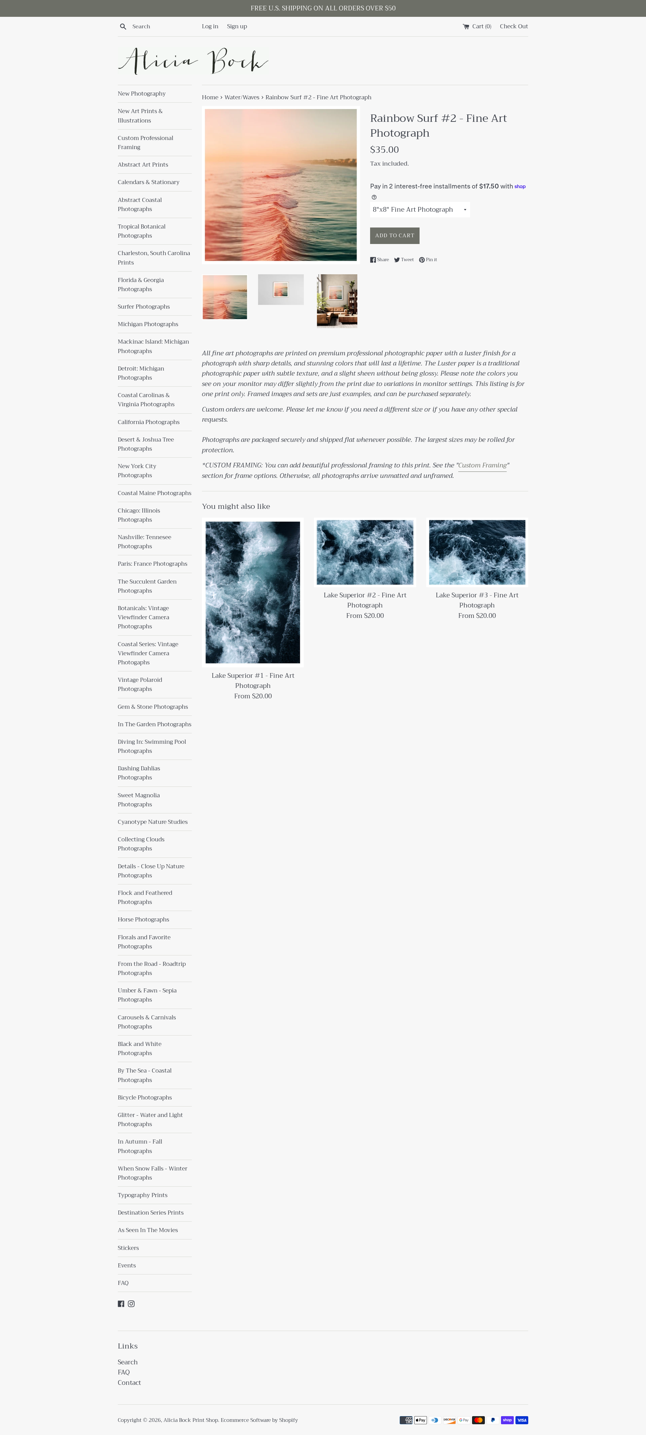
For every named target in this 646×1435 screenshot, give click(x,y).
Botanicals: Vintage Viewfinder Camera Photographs (143, 617)
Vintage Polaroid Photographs (140, 684)
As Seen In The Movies (148, 1230)
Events (127, 1265)
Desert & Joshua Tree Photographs (146, 444)
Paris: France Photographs (152, 564)
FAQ (123, 1283)
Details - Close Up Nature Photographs (151, 871)
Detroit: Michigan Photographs (141, 373)
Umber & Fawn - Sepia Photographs (147, 995)
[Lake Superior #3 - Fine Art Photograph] (477, 552)
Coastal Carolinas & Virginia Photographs (146, 399)
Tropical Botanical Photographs (142, 231)
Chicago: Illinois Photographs (139, 515)
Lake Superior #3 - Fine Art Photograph (477, 600)
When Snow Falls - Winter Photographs (152, 1173)
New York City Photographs (137, 470)
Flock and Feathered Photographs (145, 897)
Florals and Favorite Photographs (144, 942)
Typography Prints (143, 1195)
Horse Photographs (143, 919)
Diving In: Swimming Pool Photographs (152, 746)
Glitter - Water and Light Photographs (150, 1119)
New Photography (142, 94)
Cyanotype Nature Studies (153, 822)
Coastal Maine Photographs (154, 493)
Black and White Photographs (140, 1048)
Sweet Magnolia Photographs (139, 800)
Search (128, 1362)
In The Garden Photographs (154, 724)
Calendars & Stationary (149, 182)
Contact (129, 1382)
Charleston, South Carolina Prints (154, 257)
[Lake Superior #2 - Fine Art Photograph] (365, 552)
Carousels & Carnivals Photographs (147, 1022)
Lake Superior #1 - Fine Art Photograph (253, 680)
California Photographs (149, 422)
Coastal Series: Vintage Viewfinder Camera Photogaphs (148, 653)
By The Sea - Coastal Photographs (145, 1075)
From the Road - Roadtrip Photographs (152, 968)
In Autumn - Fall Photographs (140, 1146)
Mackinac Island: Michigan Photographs (153, 346)
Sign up (237, 26)
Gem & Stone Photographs (153, 707)
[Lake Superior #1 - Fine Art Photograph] (253, 592)
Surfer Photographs (144, 307)
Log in (210, 26)
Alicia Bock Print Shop (191, 1420)
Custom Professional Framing (145, 142)
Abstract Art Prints (143, 165)
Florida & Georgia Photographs (141, 284)
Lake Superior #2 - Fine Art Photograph (365, 600)
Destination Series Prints (151, 1213)
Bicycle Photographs (145, 1097)
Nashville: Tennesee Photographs (144, 541)
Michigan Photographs (148, 324)
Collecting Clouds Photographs (141, 844)
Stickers (128, 1248)
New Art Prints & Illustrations (140, 115)
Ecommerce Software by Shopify (259, 1420)
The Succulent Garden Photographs (147, 586)
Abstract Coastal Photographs (140, 204)
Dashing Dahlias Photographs (139, 773)
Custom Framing (482, 465)
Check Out (514, 26)
